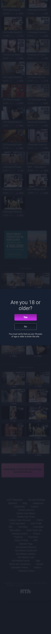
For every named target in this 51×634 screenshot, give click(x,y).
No (25, 326)
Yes (25, 317)
